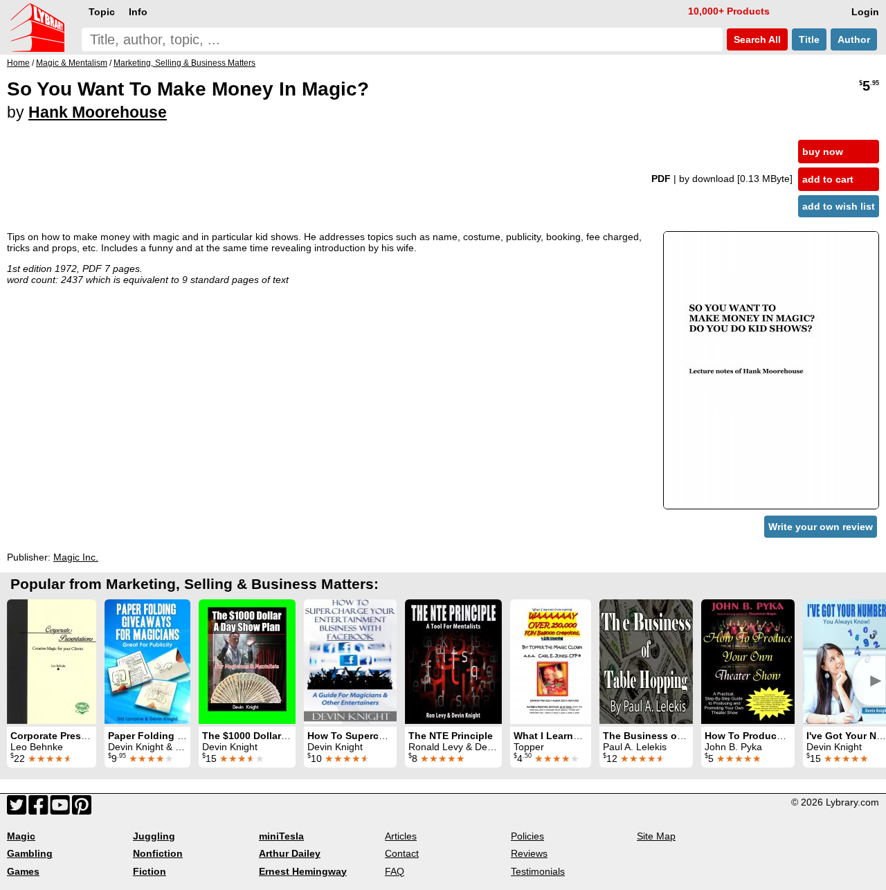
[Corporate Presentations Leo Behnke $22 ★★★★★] (51, 661)
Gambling (30, 853)
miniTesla (281, 836)
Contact (402, 853)
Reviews (529, 853)
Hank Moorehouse (97, 112)
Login (865, 11)
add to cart (827, 179)
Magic (21, 836)
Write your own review (820, 526)
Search (756, 39)
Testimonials (538, 871)
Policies (527, 836)
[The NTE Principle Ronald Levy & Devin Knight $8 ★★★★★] (453, 661)
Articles (401, 836)
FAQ (394, 871)
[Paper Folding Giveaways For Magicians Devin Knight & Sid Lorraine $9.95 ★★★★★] (147, 661)
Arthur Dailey (289, 853)
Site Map (656, 836)
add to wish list (838, 206)
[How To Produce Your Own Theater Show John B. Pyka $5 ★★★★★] (748, 661)
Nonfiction (158, 853)
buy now (822, 151)
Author (854, 39)
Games (23, 871)
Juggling (154, 836)
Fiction (149, 871)
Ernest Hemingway (303, 871)
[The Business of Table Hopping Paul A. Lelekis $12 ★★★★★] (646, 661)
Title (809, 39)
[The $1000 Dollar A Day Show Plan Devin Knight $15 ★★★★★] (247, 661)
